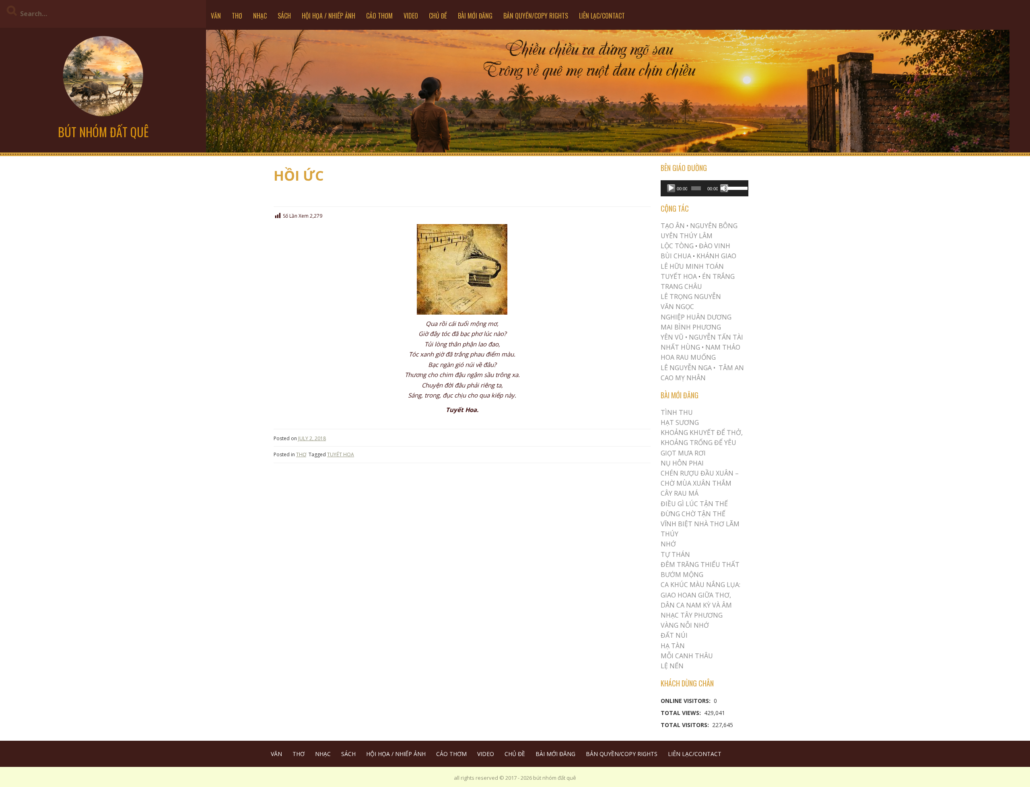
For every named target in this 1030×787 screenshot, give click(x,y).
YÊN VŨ (672, 337)
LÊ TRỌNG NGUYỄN (691, 296)
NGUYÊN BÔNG (713, 225)
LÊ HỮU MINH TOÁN (692, 266)
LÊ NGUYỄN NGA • (688, 367)
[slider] (735, 187)
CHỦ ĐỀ (438, 16)
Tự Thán (675, 554)
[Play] (671, 188)
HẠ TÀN (673, 645)
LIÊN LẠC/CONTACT (602, 16)
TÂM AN (731, 367)
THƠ (237, 16)
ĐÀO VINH (714, 245)
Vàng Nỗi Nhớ (685, 625)
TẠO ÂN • (674, 225)
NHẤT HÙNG (680, 347)
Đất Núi (674, 635)
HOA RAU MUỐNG (688, 357)
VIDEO (411, 16)
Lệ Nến (672, 665)
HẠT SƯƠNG (680, 422)
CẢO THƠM (379, 16)
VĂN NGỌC (678, 306)
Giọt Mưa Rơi (683, 453)
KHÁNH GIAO (716, 255)
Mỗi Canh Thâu (687, 655)
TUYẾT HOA (340, 454)
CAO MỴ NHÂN (683, 377)
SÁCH (284, 16)
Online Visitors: (686, 701)
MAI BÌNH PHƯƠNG (691, 327)
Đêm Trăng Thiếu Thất (700, 564)
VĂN (216, 16)
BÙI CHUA (676, 255)
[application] (704, 188)
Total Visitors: (686, 725)
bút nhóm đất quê (103, 132)
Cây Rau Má (679, 493)
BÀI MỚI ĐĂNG (475, 16)
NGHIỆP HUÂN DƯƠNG (696, 317)
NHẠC (260, 16)
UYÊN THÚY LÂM (687, 235)
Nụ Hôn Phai (682, 463)
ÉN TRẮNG (718, 276)
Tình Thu (677, 412)
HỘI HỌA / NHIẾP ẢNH (328, 16)
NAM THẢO (722, 347)
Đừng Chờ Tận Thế (693, 513)
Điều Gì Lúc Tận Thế (694, 503)
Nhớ (668, 544)
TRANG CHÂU (681, 286)
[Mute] (724, 188)
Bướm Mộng (682, 574)
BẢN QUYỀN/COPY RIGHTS (535, 16)
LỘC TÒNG (677, 245)
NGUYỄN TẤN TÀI (716, 337)
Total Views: (681, 713)
